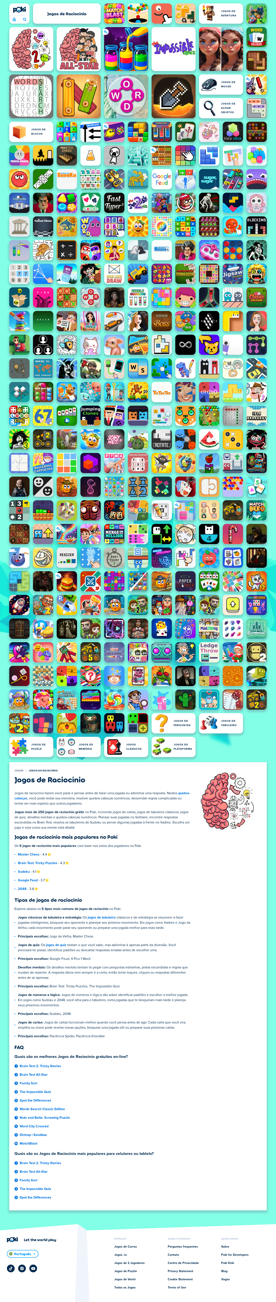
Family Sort (28, 1083)
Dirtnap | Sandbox (33, 1135)
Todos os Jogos (125, 1287)
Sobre (225, 1246)
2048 (22, 889)
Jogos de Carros (125, 1246)
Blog (224, 1271)
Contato (173, 1254)
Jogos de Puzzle (125, 1271)
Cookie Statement (180, 1279)
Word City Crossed (34, 1126)
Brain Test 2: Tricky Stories (40, 1066)
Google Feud (28, 880)
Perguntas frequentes (183, 1246)
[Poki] (19, 10)
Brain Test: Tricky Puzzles (37, 863)
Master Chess (28, 854)
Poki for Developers (235, 1254)
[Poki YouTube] (33, 1268)
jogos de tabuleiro (102, 917)
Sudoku (24, 871)
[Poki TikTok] (11, 1268)
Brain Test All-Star (34, 1074)
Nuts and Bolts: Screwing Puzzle (45, 1117)
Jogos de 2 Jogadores (129, 1263)
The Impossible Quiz (35, 1092)
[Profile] (14, 19)
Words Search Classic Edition (42, 1109)
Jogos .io (120, 1254)
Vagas (225, 1279)
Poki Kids (227, 1263)
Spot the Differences (35, 1100)
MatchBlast (28, 1143)
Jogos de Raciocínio (43, 771)
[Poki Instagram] (22, 1268)
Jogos (19, 771)
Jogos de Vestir (125, 1279)
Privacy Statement (180, 1271)
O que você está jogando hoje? (24, 19)
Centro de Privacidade (183, 1263)
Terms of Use (177, 1287)
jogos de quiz (56, 945)
